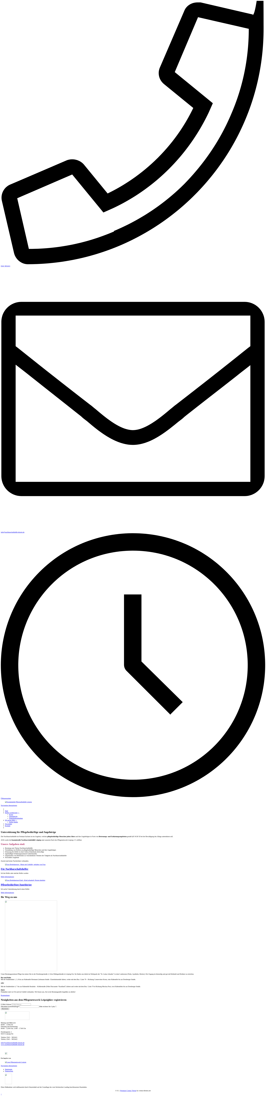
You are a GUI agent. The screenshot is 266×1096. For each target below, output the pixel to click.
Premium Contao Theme (128, 1091)
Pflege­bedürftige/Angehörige (16, 884)
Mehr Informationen (7, 877)
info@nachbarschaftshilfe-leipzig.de (12, 1043)
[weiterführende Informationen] (133, 864)
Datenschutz (9, 1071)
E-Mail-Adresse (6, 1004)
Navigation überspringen (9, 805)
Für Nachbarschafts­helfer (14, 869)
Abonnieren (5, 1009)
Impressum (8, 1069)
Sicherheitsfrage (10, 1006)
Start (6, 811)
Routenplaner (5, 995)
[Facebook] (5, 1049)
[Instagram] (6, 1054)
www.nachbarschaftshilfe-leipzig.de (12, 1044)
